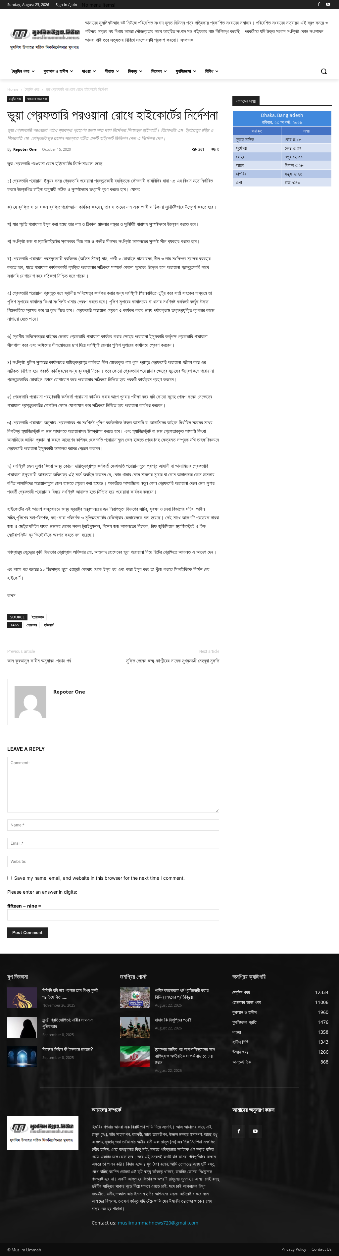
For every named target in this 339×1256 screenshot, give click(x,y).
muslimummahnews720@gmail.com (158, 1223)
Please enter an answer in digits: (42, 892)
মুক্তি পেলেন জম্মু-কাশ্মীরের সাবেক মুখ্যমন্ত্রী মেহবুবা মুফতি (172, 661)
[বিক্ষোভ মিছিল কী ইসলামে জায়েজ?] (22, 1056)
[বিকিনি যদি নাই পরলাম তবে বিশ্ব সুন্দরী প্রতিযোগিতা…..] (22, 997)
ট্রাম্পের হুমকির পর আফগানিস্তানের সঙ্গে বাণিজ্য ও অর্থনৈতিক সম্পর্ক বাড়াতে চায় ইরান (185, 1056)
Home (13, 89)
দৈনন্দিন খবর (32, 89)
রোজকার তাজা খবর (37, 98)
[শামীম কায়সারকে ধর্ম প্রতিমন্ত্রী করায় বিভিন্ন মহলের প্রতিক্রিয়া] (135, 997)
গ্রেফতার (31, 624)
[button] (324, 71)
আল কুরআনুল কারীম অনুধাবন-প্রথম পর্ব (39, 661)
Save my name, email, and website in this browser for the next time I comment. (99, 878)
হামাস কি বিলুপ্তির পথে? (173, 1019)
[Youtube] (328, 5)
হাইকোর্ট (48, 624)
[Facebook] (318, 5)
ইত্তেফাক (38, 616)
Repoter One (25, 149)
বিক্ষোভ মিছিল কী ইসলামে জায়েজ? (67, 1049)
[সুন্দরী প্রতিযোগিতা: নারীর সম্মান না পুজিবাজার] (22, 1027)
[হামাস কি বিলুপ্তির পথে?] (135, 1027)
